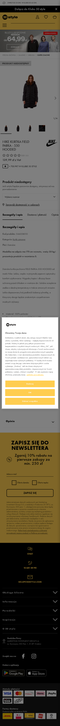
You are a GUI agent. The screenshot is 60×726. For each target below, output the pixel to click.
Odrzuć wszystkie (30, 401)
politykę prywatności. (35, 375)
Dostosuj (30, 384)
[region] (30, 363)
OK (29, 392)
